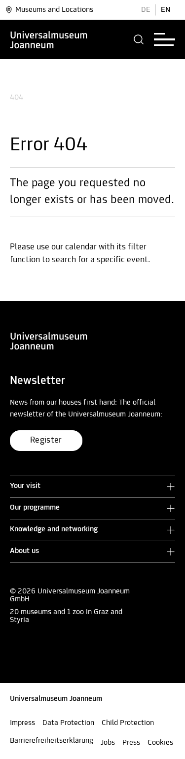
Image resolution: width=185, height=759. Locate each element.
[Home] (49, 39)
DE (145, 10)
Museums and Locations (54, 10)
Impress (22, 723)
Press (131, 743)
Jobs (108, 743)
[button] (139, 39)
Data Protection (68, 723)
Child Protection (128, 723)
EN (165, 10)
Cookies (160, 743)
